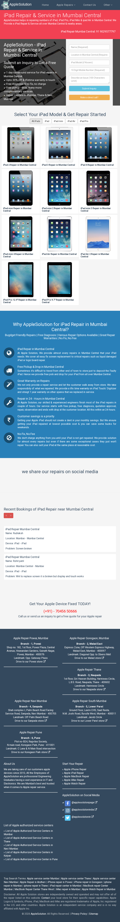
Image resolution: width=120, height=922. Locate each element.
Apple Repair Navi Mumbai (31, 645)
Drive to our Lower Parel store (88, 665)
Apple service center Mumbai (43, 823)
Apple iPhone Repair (75, 713)
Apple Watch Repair (74, 728)
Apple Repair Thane (89, 614)
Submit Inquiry (89, 88)
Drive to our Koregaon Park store (29, 696)
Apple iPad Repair (74, 717)
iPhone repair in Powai (60, 826)
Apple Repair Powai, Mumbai (30, 582)
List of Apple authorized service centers (28, 769)
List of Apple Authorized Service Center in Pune (31, 803)
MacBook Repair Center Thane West (34, 833)
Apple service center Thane (76, 823)
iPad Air (71, 121)
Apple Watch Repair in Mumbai (98, 833)
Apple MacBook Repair (76, 720)
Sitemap (93, 858)
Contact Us (89, 4)
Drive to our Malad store (88, 602)
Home (45, 4)
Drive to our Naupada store (88, 633)
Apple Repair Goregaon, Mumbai (89, 582)
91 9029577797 (105, 31)
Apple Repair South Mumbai (89, 645)
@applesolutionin (80, 761)
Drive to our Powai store (29, 606)
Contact (45, 842)
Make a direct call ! (89, 97)
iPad (47, 121)
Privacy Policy (79, 858)
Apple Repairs (65, 4)
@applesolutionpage (82, 747)
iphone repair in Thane (36, 830)
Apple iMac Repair (74, 724)
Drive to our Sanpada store (29, 665)
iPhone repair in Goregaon (88, 826)
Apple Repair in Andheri (32, 826)
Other (107, 4)
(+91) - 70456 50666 (60, 555)
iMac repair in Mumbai (68, 833)
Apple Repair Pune (31, 677)
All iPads (36, 121)
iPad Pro (84, 121)
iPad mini (58, 121)
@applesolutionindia (82, 754)
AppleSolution (20, 4)
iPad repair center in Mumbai (65, 830)
